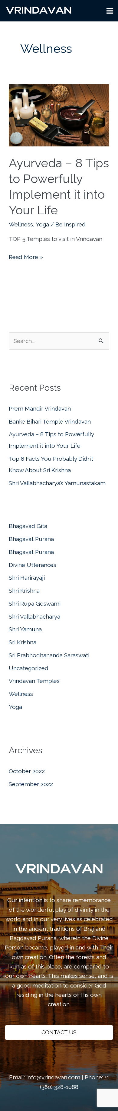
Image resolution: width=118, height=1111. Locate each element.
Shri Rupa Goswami (35, 603)
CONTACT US (59, 1032)
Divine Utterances (32, 565)
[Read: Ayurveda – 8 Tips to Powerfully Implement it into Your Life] (59, 114)
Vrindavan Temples (34, 680)
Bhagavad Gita (28, 526)
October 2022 (27, 771)
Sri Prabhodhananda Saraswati (49, 655)
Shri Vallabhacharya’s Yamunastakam (57, 483)
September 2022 (31, 784)
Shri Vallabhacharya (34, 616)
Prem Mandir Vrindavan (40, 408)
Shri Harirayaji (27, 577)
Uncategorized (28, 668)
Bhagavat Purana (31, 539)
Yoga (42, 224)
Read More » (26, 257)
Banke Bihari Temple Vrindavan (50, 421)
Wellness (21, 224)
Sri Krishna (22, 642)
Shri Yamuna (25, 629)
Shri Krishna (24, 590)
